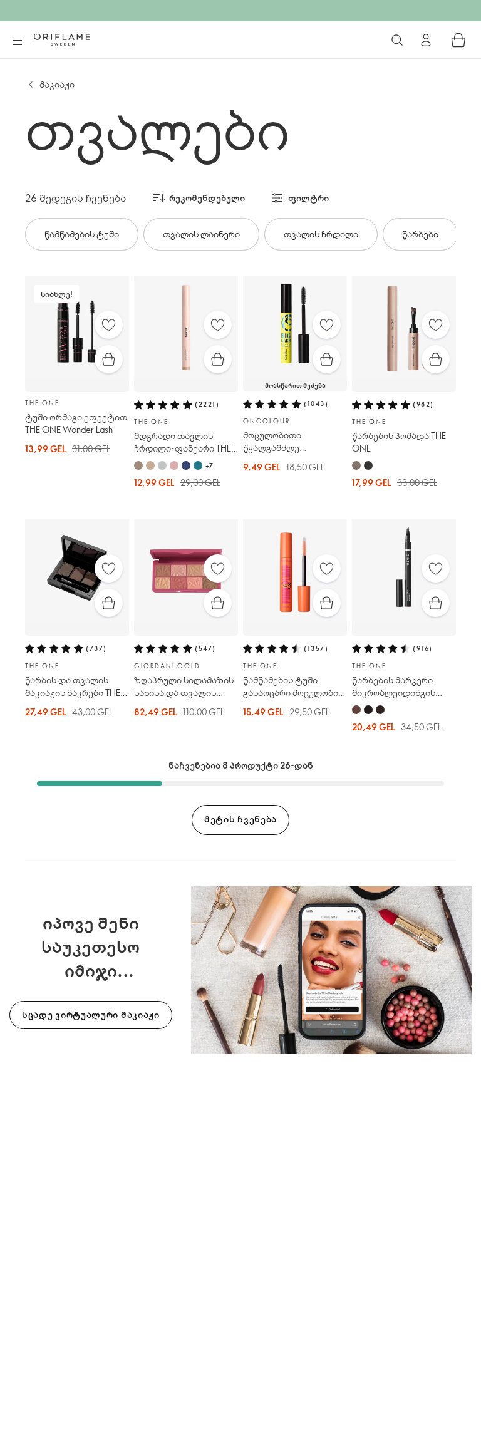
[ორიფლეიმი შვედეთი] (62, 39)
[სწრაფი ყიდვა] (109, 359)
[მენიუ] (16, 40)
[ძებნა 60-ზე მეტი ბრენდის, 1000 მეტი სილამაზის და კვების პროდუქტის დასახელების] (397, 40)
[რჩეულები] (109, 325)
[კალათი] (458, 40)
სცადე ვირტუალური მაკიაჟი (91, 1014)
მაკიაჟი (57, 84)
